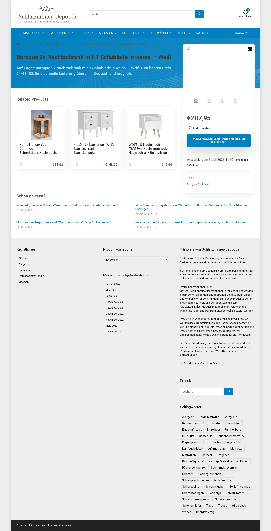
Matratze (236, 448)
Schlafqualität (191, 486)
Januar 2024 (113, 295)
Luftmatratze (217, 448)
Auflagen (106, 33)
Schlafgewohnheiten (195, 480)
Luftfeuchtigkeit (192, 448)
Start (19, 44)
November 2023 (115, 307)
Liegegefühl (233, 442)
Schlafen (188, 474)
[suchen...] (199, 14)
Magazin (241, 33)
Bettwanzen (190, 423)
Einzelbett (213, 429)
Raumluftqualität (193, 461)
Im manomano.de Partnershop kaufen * (218, 140)
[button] (250, 49)
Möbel (182, 33)
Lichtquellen (213, 442)
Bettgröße (230, 417)
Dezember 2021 (115, 331)
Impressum (25, 270)
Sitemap (24, 281)
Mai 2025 (111, 290)
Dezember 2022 (115, 313)
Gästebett (205, 436)
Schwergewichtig (226, 499)
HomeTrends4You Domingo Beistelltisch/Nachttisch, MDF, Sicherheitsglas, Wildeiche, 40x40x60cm (38, 152)
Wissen (186, 512)
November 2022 (115, 319)
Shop (29, 44)
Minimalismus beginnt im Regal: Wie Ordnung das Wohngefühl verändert (63, 222)
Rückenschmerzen (194, 467)
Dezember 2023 (115, 301)
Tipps (209, 505)
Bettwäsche (159, 33)
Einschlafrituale (192, 429)
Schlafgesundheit (209, 474)
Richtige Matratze (220, 461)
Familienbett (233, 429)
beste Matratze (209, 417)
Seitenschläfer (191, 505)
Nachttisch (71, 44)
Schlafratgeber (215, 486)
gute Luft (188, 436)
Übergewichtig (205, 512)
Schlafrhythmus (239, 486)
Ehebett (217, 423)
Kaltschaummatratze (231, 436)
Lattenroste (60, 33)
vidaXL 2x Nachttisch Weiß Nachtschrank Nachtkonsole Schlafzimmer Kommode (94, 151)
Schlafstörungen (193, 493)
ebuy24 (191, 177)
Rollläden (242, 461)
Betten (84, 33)
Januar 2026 (113, 284)
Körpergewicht (191, 442)
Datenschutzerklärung (31, 276)
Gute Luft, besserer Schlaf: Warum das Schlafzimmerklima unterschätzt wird (67, 205)
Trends (222, 505)
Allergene (188, 417)
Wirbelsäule (239, 505)
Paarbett (206, 455)
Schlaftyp (215, 493)
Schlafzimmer (235, 493)
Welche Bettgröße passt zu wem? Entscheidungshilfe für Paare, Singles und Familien (191, 222)
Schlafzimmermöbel (48, 44)
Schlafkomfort (222, 480)
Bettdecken (131, 33)
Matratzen (31, 33)
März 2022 (111, 325)
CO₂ (205, 423)
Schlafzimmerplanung (196, 499)
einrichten (234, 423)
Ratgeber (203, 33)
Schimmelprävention (224, 467)
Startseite (24, 258)
